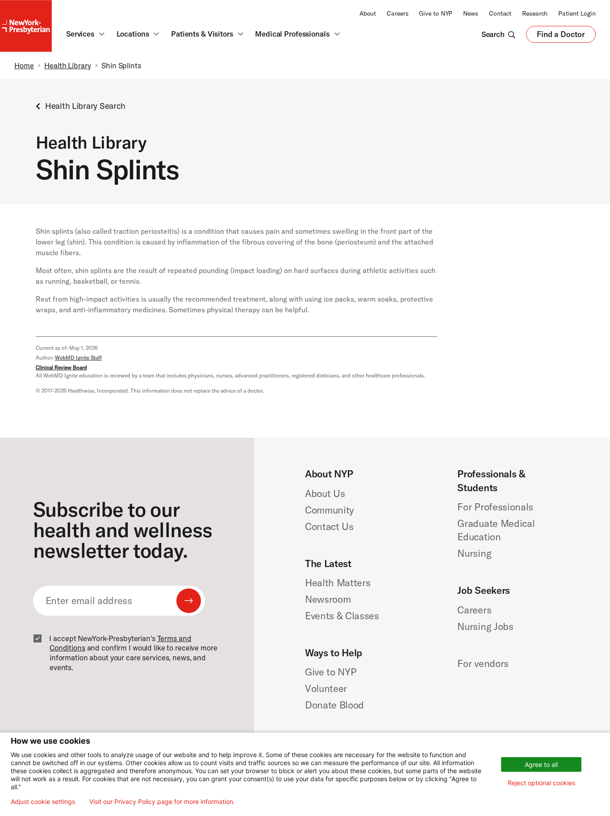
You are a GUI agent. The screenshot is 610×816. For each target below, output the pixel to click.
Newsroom (328, 599)
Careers (397, 13)
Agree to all (541, 764)
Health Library (67, 65)
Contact (500, 13)
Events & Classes (342, 615)
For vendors (482, 663)
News (470, 13)
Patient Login (577, 13)
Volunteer (326, 688)
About (367, 13)
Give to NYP (435, 13)
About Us (325, 493)
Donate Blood (334, 705)
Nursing (474, 553)
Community (329, 510)
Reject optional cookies (541, 783)
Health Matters (337, 582)
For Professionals (495, 507)
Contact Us (329, 526)
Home (24, 65)
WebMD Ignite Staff (78, 357)
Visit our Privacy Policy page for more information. (162, 801)
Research (534, 13)
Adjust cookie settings (43, 801)
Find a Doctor (561, 36)
